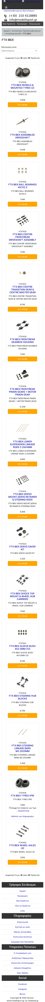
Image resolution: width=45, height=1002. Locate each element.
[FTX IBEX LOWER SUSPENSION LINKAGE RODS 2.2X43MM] (22, 428)
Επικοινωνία (34, 24)
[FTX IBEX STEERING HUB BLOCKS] (22, 682)
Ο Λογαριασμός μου (22, 953)
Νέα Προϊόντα (9, 24)
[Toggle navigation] (6, 7)
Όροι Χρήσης (22, 973)
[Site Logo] (22, 9)
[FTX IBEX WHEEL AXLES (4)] (22, 831)
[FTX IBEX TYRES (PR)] (22, 783)
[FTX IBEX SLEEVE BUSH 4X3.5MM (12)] (22, 632)
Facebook (22, 984)
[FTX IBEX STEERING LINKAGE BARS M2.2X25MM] (22, 732)
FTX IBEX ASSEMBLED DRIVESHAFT (22, 136)
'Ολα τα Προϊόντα (22, 906)
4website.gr (33, 1000)
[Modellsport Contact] (22, 17)
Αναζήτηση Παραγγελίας (22, 958)
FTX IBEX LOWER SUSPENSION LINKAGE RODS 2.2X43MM (22, 444)
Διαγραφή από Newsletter (22, 942)
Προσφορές (22, 24)
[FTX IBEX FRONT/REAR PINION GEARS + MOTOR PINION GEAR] (22, 375)
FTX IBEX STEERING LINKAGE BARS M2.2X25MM (22, 748)
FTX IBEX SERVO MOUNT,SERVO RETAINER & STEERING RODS (22, 497)
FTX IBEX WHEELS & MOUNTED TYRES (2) (22, 86)
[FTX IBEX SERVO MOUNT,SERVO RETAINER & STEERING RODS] (22, 480)
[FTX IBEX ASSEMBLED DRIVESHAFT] (22, 121)
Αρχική (7, 31)
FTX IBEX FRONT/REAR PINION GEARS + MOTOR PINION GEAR (22, 392)
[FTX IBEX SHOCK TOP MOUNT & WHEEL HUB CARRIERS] (22, 580)
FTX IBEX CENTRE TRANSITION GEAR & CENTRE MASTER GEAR (22, 289)
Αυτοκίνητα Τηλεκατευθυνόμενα (26, 31)
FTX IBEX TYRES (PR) (22, 795)
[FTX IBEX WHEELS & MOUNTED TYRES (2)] (22, 72)
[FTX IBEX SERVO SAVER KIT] (22, 533)
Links (22, 911)
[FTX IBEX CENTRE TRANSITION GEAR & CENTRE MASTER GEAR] (22, 273)
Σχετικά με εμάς (22, 927)
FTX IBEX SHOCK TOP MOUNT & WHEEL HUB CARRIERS (22, 596)
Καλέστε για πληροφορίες (22, 816)
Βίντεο (22, 994)
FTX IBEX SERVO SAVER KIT (22, 548)
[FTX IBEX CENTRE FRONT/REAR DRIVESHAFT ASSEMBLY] (22, 220)
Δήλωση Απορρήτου (22, 968)
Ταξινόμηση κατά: (9, 47)
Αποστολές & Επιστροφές (22, 963)
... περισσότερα (22, 811)
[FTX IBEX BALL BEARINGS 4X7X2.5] (22, 171)
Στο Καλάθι (22, 105)
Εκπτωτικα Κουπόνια (22, 937)
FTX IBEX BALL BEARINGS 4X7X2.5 (22, 186)
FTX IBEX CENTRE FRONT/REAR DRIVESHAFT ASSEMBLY (22, 237)
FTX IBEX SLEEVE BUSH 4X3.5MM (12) (22, 647)
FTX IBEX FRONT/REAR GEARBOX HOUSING (22, 340)
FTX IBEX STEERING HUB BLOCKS (22, 697)
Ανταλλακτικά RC (13, 33)
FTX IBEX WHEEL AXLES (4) (22, 847)
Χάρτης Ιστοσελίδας (22, 932)
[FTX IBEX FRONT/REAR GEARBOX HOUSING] (22, 325)
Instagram (22, 989)
